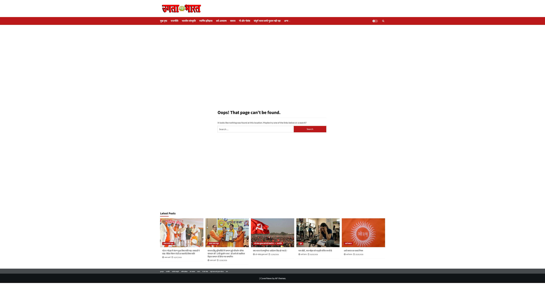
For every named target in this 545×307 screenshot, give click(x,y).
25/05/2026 (359, 254)
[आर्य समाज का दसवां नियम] (363, 232)
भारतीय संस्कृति (189, 21)
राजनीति (174, 21)
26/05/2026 (314, 254)
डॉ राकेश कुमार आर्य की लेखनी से (263, 243)
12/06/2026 (275, 254)
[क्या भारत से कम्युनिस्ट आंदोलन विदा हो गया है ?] (272, 232)
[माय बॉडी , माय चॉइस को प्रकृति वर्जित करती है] (318, 232)
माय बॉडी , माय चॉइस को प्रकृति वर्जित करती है (315, 250)
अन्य (286, 21)
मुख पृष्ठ (163, 21)
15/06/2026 (223, 260)
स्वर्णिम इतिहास (205, 21)
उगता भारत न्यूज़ (168, 243)
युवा (301, 243)
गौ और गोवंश (244, 21)
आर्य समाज (348, 243)
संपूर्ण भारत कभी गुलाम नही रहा (267, 21)
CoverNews (266, 278)
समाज (232, 21)
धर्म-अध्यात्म (221, 21)
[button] (383, 20)
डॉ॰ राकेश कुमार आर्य (261, 254)
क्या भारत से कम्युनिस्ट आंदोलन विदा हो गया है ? (270, 250)
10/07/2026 (178, 257)
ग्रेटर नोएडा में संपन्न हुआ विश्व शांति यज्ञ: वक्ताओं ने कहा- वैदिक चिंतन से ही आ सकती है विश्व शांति (181, 252)
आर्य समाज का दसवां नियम (353, 250)
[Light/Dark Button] (375, 21)
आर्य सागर (304, 254)
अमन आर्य (167, 257)
